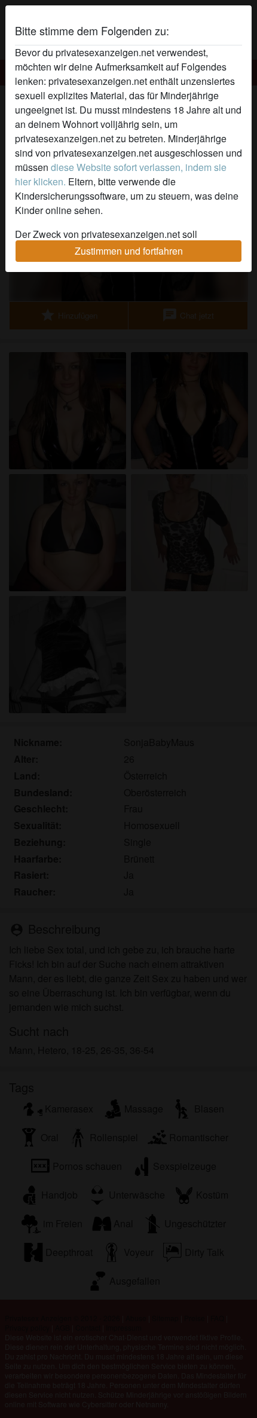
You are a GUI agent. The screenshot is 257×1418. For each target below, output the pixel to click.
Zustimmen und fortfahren (129, 251)
